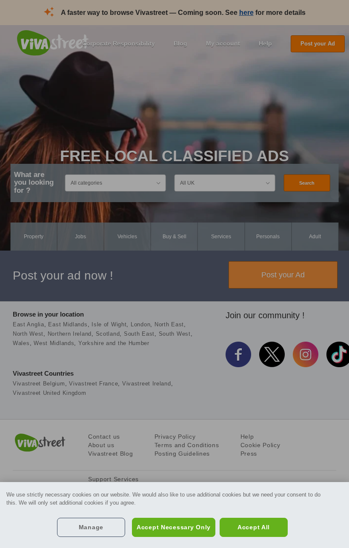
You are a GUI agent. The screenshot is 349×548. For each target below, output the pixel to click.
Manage (91, 527)
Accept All (253, 527)
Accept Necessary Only (174, 527)
